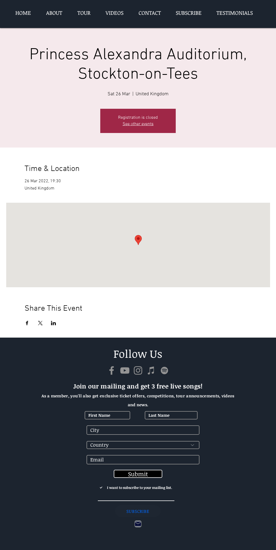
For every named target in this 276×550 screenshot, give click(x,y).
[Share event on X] (40, 323)
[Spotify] (164, 370)
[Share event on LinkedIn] (53, 323)
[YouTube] (124, 370)
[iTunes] (151, 370)
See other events (138, 124)
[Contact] (138, 523)
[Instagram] (138, 370)
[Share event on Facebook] (27, 323)
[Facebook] (111, 370)
